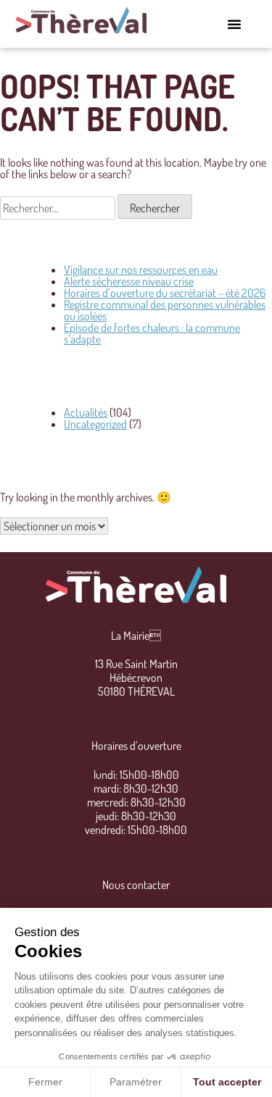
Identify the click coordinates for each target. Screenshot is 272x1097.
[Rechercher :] (59, 208)
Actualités (85, 412)
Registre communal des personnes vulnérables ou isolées (164, 310)
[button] (234, 24)
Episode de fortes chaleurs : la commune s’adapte (152, 333)
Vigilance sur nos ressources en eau (141, 269)
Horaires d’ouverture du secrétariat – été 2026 (164, 292)
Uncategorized (95, 424)
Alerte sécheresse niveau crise (129, 281)
